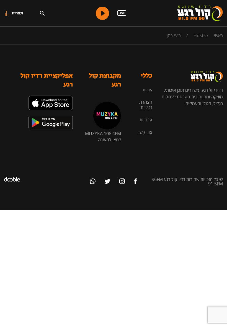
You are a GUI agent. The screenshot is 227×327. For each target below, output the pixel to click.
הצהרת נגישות (145, 105)
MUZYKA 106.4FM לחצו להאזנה (103, 137)
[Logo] (200, 13)
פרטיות (146, 120)
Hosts (200, 35)
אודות (147, 90)
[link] (51, 98)
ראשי (218, 35)
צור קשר (144, 132)
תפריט (17, 13)
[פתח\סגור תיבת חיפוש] (42, 13)
